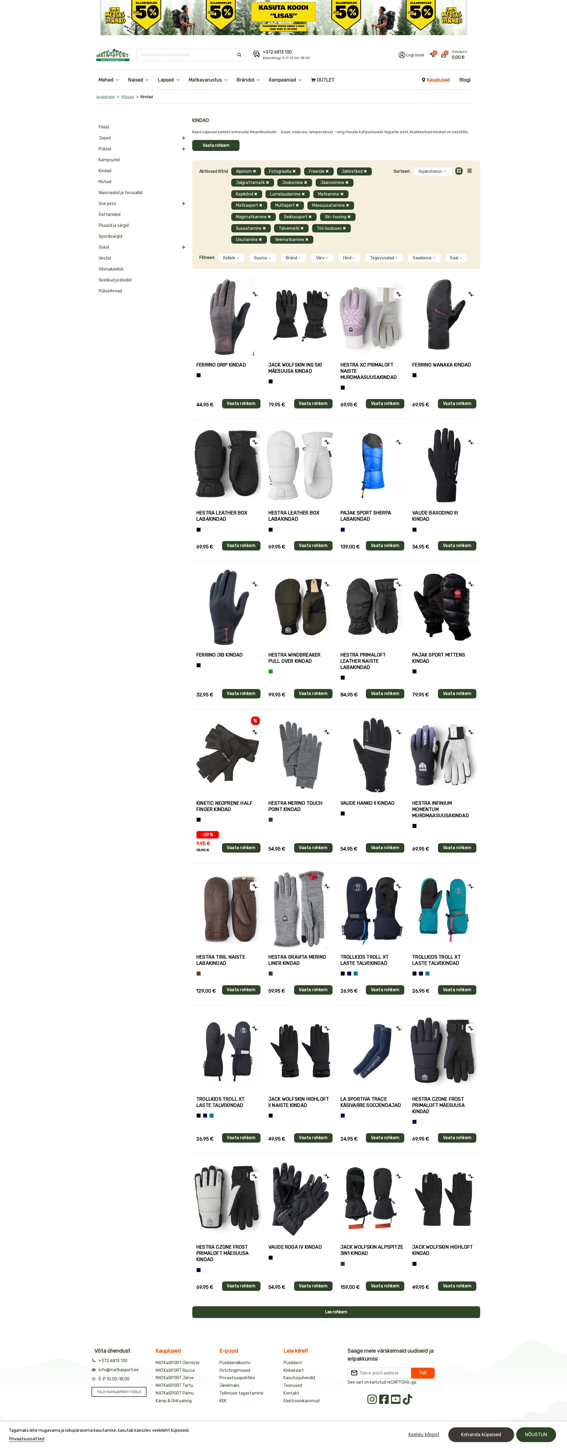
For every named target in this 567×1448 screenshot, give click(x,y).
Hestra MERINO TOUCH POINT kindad (295, 806)
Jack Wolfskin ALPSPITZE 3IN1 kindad (371, 1250)
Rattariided (109, 214)
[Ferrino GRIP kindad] (228, 317)
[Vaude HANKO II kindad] (372, 755)
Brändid (245, 80)
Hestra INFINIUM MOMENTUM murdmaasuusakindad (440, 809)
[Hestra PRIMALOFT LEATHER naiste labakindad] (372, 607)
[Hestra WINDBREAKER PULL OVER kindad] (300, 607)
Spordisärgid (110, 236)
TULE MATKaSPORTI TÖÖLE (119, 1392)
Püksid (105, 149)
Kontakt (291, 1393)
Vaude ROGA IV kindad (295, 1247)
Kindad (105, 170)
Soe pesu (107, 203)
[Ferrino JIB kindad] (228, 607)
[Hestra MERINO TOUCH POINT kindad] (300, 755)
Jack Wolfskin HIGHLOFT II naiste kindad (298, 1102)
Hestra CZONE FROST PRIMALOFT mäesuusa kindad (438, 1105)
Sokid (104, 247)
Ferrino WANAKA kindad (441, 365)
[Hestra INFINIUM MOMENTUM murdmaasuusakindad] (444, 755)
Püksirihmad (110, 291)
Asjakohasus (430, 171)
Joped (105, 138)
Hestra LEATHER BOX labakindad (221, 516)
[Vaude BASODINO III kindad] (444, 465)
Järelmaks (229, 1385)
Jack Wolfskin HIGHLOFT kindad (442, 1250)
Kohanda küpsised (481, 1434)
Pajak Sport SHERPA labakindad (366, 516)
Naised (135, 80)
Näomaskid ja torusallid (120, 192)
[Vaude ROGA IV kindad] (300, 1199)
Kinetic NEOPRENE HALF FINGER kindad (224, 806)
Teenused (293, 1385)
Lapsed (166, 80)
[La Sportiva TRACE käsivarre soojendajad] (372, 1051)
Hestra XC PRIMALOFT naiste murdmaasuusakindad (368, 371)
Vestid (105, 258)
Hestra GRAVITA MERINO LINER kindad (297, 960)
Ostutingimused (234, 1370)
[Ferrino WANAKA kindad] (444, 317)
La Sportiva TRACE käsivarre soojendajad (370, 1102)
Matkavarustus (205, 80)
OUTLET (326, 80)
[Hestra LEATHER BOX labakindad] (228, 465)
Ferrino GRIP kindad (221, 365)
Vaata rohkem (216, 145)
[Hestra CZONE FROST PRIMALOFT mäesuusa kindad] (444, 1051)
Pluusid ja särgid (114, 225)
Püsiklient (293, 1362)
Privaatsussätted (26, 1439)
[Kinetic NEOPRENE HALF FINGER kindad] (228, 755)
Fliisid (104, 127)
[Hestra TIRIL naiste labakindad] (228, 909)
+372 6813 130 (277, 52)
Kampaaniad (282, 80)
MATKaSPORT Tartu (174, 1385)
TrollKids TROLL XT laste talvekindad (364, 960)
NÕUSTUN (536, 1434)
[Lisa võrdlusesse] (255, 294)
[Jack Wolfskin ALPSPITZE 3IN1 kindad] (372, 1199)
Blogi (465, 80)
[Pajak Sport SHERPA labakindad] (372, 465)
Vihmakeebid (111, 269)
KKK (223, 1400)
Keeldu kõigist (423, 1434)
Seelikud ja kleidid (115, 280)
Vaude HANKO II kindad (367, 803)
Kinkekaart (294, 1370)
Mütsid (105, 181)
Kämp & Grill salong (174, 1400)
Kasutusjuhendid (299, 1377)
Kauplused (438, 80)
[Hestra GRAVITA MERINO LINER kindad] (300, 909)
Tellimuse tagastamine (241, 1393)
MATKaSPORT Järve (175, 1377)
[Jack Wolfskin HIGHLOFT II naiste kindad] (300, 1051)
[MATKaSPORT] (112, 55)
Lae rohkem (336, 1312)
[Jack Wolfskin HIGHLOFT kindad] (444, 1199)
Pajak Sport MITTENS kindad (438, 658)
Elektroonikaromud (302, 1400)
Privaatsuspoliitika (237, 1377)
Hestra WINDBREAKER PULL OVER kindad (294, 658)
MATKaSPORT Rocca (175, 1370)
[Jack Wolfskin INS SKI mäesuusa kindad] (300, 317)
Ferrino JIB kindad (219, 655)
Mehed (106, 80)
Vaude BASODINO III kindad (435, 516)
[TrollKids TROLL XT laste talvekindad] (372, 909)
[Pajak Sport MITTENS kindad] (444, 607)
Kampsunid (109, 159)
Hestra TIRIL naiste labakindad (220, 960)
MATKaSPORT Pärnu (175, 1393)
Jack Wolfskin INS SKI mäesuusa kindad (295, 368)
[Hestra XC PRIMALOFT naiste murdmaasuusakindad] (372, 317)
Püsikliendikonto (234, 1362)
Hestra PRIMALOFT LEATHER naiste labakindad (363, 661)
